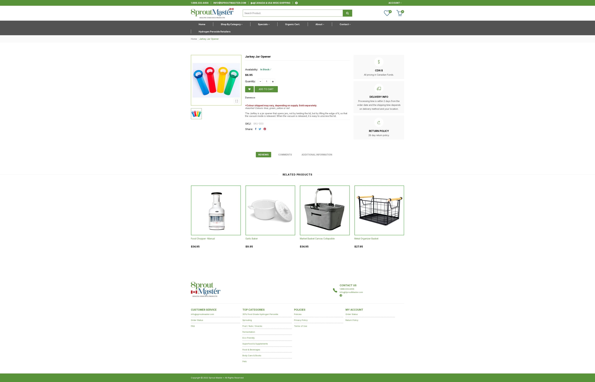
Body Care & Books (251, 355)
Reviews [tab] (263, 154)
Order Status (197, 320)
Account (394, 3)
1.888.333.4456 (200, 3)
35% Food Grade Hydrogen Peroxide (260, 314)
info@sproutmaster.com (229, 3)
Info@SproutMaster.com (351, 292)
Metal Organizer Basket (366, 238)
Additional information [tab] (317, 154)
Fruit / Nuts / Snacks (252, 326)
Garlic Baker (251, 238)
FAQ (193, 326)
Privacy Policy (301, 320)
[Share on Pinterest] (265, 129)
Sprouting (247, 320)
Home (194, 39)
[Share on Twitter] (260, 129)
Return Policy (352, 320)
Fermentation (248, 332)
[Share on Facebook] (255, 129)
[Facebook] (296, 3)
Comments (285, 154)
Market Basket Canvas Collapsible (317, 238)
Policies (298, 314)
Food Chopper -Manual (203, 238)
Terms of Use (300, 326)
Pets (244, 361)
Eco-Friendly (248, 338)
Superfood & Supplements (255, 343)
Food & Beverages (251, 349)
